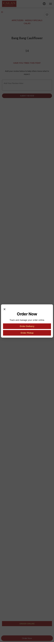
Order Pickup (27, 333)
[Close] (4, 308)
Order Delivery (27, 326)
